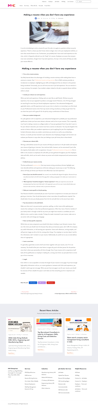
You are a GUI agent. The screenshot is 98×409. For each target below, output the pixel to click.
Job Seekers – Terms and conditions (81, 390)
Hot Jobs (41, 5)
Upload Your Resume (63, 375)
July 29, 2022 (45, 18)
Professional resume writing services (45, 80)
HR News (77, 372)
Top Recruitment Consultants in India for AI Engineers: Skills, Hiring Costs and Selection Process (48, 335)
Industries (44, 1)
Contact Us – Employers (81, 381)
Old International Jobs (63, 392)
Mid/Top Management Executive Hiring (30, 388)
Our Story (26, 5)
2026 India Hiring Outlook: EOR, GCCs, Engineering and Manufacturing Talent (18, 340)
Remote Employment (30, 384)
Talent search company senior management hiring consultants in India (78, 339)
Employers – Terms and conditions (81, 385)
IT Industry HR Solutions (48, 380)
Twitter (42, 282)
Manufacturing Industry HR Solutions (49, 373)
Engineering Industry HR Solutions (48, 384)
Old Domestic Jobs (63, 390)
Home (21, 5)
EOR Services (28, 375)
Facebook (33, 282)
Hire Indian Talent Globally (31, 381)
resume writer (37, 165)
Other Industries (46, 388)
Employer (51, 1)
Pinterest (51, 282)
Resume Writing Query (64, 378)
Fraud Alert (47, 5)
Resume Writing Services (31, 378)
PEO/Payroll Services (30, 372)
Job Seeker (57, 1)
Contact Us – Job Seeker (81, 378)
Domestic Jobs (61, 384)
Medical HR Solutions (47, 377)
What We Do (34, 5)
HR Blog (63, 1)
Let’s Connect (70, 1)
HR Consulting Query (63, 381)
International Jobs (62, 387)
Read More (11, 353)
